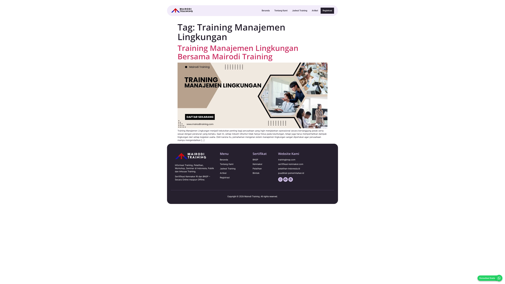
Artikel (315, 10)
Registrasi (327, 10)
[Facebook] (285, 179)
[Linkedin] (290, 179)
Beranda (266, 10)
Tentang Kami (280, 10)
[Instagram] (280, 179)
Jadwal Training (299, 10)
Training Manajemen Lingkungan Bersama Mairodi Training (238, 52)
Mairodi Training (252, 196)
